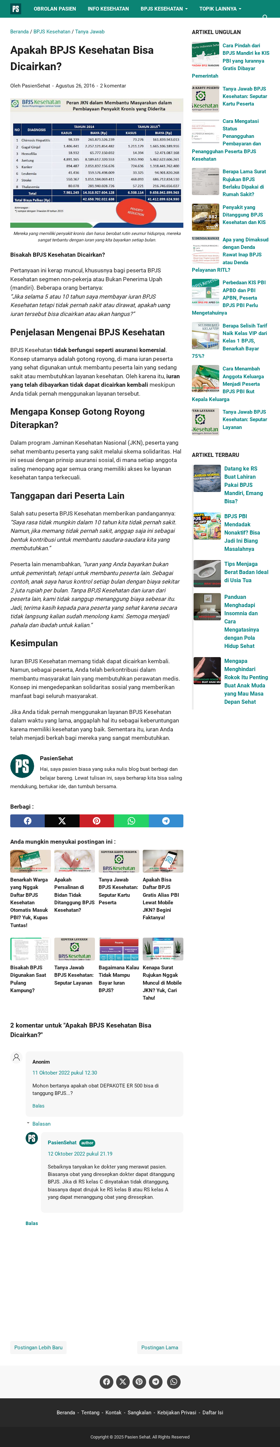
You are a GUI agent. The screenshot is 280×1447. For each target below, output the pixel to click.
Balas (38, 1106)
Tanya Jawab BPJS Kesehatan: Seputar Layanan (245, 419)
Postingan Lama (159, 1348)
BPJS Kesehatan (162, 9)
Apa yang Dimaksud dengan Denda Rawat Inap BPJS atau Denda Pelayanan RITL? (230, 255)
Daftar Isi (212, 1413)
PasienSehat (62, 1143)
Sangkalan (139, 1413)
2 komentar (113, 86)
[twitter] (62, 820)
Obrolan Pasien (55, 9)
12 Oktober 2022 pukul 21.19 (80, 1154)
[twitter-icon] (123, 1382)
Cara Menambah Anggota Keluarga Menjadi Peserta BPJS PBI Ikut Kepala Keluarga (228, 384)
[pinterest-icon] (139, 1382)
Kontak (114, 1413)
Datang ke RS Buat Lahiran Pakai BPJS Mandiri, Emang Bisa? (243, 485)
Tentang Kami (34, 26)
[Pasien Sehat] (15, 9)
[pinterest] (97, 820)
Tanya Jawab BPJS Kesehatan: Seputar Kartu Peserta (245, 96)
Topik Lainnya (218, 9)
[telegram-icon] (156, 1382)
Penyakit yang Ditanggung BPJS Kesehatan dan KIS (244, 215)
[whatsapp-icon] (174, 1382)
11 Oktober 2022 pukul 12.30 (64, 1073)
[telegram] (166, 820)
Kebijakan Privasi (176, 1413)
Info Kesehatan (108, 9)
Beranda (66, 1413)
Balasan (41, 1124)
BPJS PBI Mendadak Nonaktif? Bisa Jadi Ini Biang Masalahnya (242, 532)
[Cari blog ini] (266, 18)
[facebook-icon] (106, 1382)
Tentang (90, 1413)
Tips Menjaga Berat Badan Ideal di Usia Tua (246, 572)
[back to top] (266, 1431)
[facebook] (27, 820)
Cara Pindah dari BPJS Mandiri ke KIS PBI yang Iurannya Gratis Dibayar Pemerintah (230, 61)
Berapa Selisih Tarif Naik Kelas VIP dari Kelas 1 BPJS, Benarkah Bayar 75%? (229, 341)
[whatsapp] (131, 820)
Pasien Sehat (137, 1437)
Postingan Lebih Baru (38, 1348)
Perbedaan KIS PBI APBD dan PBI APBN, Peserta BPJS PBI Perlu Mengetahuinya (229, 298)
